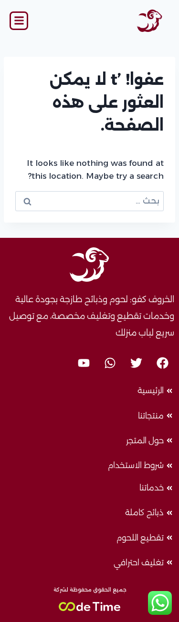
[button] (19, 20)
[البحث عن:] (89, 200)
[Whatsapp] (110, 363)
